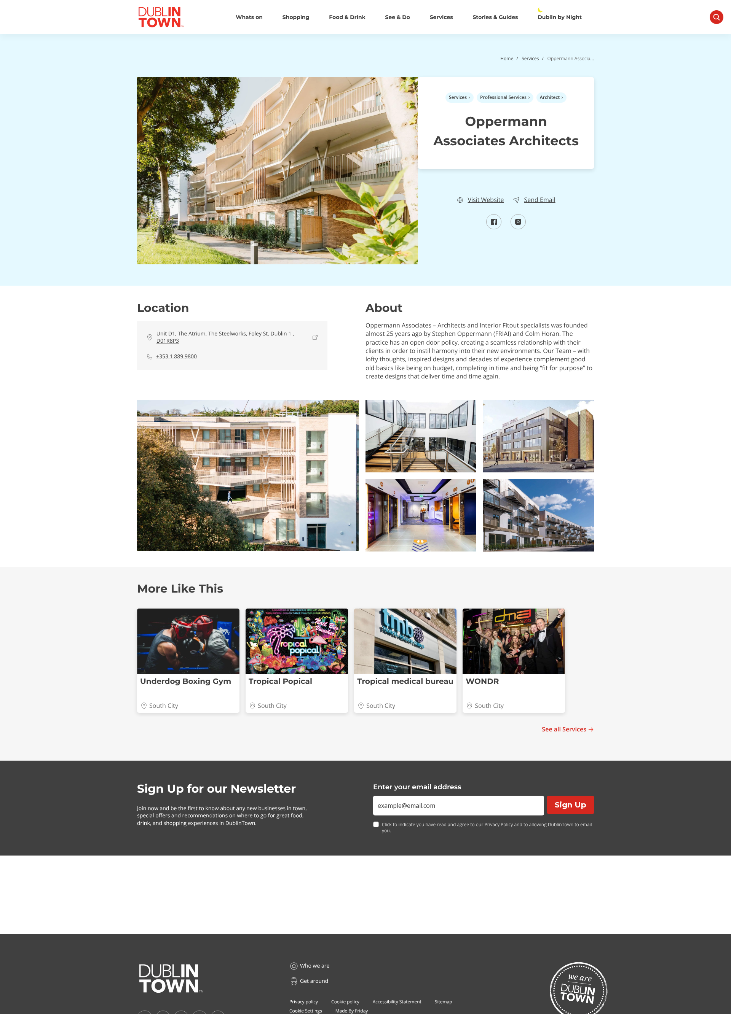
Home (506, 58)
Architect (550, 97)
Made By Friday (351, 1011)
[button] (248, 475)
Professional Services (503, 97)
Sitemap (443, 1001)
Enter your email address (417, 787)
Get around (314, 981)
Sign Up (570, 804)
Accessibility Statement (397, 1001)
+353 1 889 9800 (176, 356)
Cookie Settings (305, 1011)
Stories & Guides (495, 17)
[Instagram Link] (518, 227)
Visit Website (486, 199)
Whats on (249, 17)
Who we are (314, 965)
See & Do (397, 17)
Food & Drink (347, 17)
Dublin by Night (560, 17)
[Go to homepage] (171, 978)
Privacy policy (303, 1001)
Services (441, 17)
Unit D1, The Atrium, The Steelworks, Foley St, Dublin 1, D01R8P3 (225, 337)
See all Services (564, 729)
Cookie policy (345, 1001)
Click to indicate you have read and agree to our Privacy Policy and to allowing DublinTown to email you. (487, 828)
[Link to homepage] (161, 17)
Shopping (296, 17)
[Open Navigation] (716, 17)
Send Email (539, 199)
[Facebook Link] (493, 227)
